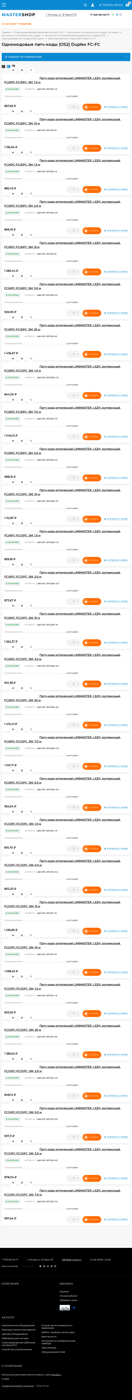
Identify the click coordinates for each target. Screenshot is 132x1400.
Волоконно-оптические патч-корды (21, 35)
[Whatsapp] (113, 15)
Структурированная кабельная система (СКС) (39, 32)
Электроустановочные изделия (18, 1329)
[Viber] (120, 15)
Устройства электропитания (17, 1349)
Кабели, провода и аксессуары (58, 1332)
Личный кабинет (68, 1296)
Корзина (64, 1291)
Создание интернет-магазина (18, 1386)
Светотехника (48, 1347)
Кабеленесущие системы (15, 1338)
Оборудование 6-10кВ (53, 1352)
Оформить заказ (68, 1300)
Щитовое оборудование (15, 1334)
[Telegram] (117, 15)
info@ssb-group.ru (71, 1259)
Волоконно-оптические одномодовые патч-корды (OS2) (75, 35)
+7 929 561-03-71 (99, 14)
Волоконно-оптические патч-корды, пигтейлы (93, 32)
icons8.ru (56, 1374)
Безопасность (49, 1336)
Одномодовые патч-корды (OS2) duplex (23, 38)
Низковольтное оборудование (18, 1325)
